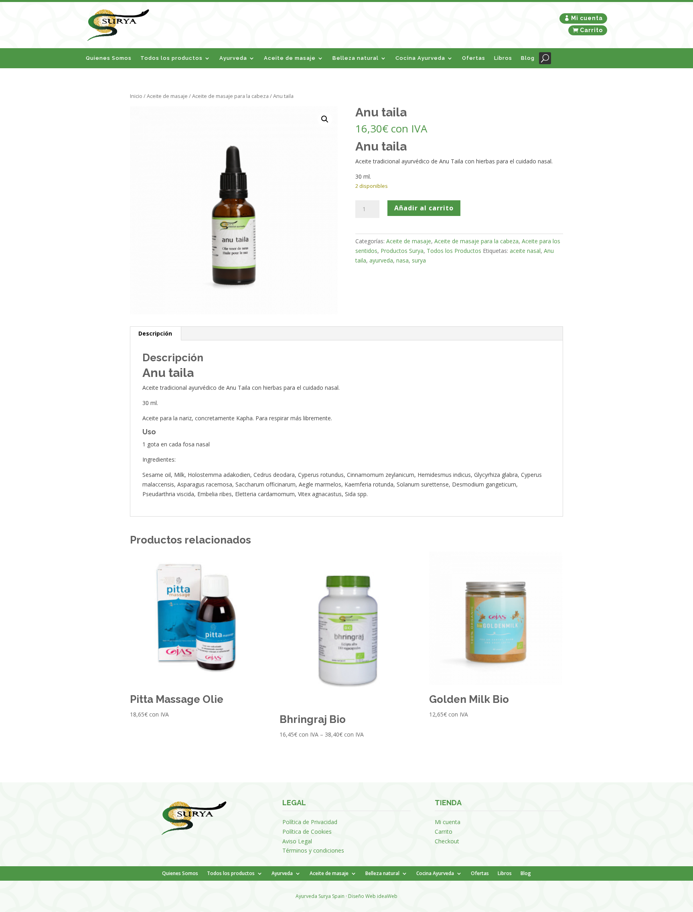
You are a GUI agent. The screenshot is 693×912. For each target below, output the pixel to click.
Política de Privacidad (309, 822)
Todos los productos (171, 58)
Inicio (136, 96)
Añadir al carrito (424, 208)
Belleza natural (355, 58)
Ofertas (473, 58)
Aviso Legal (297, 841)
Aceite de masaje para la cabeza (230, 96)
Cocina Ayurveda (420, 58)
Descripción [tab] (155, 333)
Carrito (591, 30)
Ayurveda (233, 58)
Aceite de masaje (290, 58)
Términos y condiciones (313, 850)
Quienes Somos (109, 58)
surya (419, 260)
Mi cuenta (587, 18)
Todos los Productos (454, 250)
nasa (402, 260)
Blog (528, 58)
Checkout (447, 841)
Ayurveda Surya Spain (320, 896)
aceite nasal (525, 250)
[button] (325, 119)
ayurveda (381, 260)
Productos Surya (402, 250)
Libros (503, 58)
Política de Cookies (307, 831)
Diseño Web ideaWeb (372, 896)
